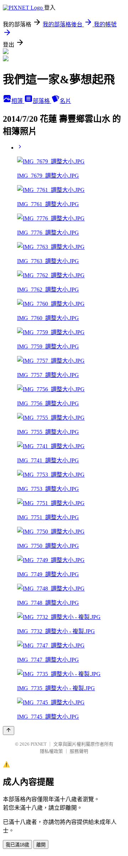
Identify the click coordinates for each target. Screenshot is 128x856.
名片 (65, 101)
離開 (41, 844)
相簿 (17, 101)
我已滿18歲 (17, 844)
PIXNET (39, 744)
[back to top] (8, 730)
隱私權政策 (51, 751)
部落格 (42, 101)
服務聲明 (79, 751)
